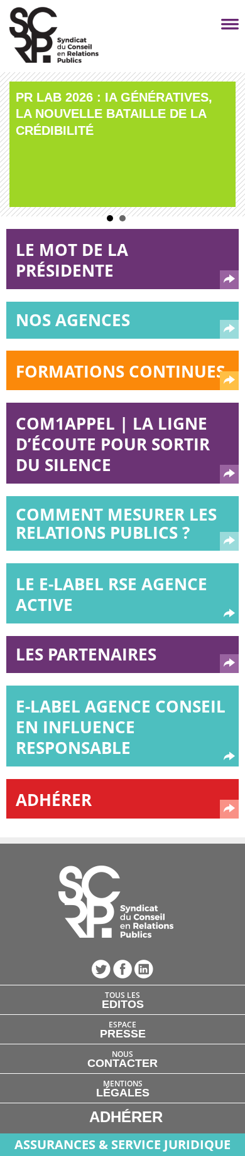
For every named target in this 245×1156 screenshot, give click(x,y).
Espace (123, 1029)
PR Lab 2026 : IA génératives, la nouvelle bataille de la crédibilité (114, 113)
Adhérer (54, 799)
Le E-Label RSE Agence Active (111, 594)
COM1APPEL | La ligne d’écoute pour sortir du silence (113, 444)
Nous (122, 1059)
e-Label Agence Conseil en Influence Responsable (121, 727)
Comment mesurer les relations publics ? (116, 523)
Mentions (123, 1088)
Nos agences (73, 320)
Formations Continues (120, 371)
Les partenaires (86, 654)
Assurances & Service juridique (122, 1144)
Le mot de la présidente (72, 260)
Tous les (123, 1000)
